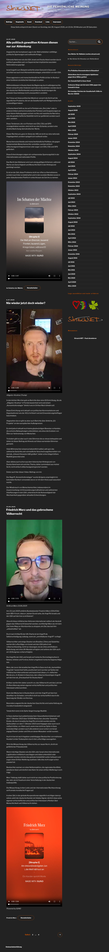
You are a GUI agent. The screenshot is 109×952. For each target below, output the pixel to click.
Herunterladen (32, 288)
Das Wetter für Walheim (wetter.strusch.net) (84, 54)
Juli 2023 (71, 198)
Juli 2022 (71, 226)
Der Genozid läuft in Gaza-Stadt (79, 81)
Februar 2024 (73, 174)
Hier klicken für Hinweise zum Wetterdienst (84, 59)
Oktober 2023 (73, 190)
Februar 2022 (73, 246)
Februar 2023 (73, 210)
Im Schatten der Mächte (14, 288)
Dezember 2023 (74, 182)
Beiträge (9, 22)
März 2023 (72, 206)
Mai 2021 (71, 270)
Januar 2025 (72, 138)
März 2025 (72, 130)
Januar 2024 (72, 178)
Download (38, 22)
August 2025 (73, 110)
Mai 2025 (71, 122)
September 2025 (74, 106)
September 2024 (74, 154)
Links (47, 22)
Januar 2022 (72, 250)
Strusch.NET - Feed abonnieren (85, 338)
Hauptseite (20, 22)
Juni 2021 (71, 266)
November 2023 (74, 186)
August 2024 (73, 158)
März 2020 (72, 286)
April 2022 (72, 238)
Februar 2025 (73, 134)
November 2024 (74, 146)
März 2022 (72, 242)
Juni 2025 (71, 118)
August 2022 (72, 222)
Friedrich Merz (11, 918)
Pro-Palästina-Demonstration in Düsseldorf (83, 70)
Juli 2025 (71, 114)
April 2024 (72, 170)
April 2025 (72, 126)
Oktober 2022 (73, 214)
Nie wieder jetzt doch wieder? (25, 303)
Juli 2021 (71, 262)
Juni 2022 (71, 230)
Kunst (29, 22)
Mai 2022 (71, 234)
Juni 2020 (71, 274)
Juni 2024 (71, 166)
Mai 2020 (71, 278)
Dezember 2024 (74, 142)
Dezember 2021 (74, 254)
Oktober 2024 (73, 150)
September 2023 (74, 194)
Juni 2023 (71, 202)
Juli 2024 (71, 162)
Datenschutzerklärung (14, 947)
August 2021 (72, 258)
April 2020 (72, 282)
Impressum (57, 22)
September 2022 (74, 218)
